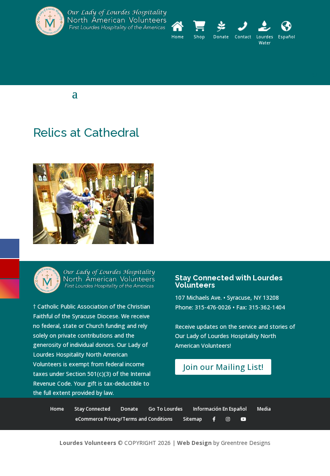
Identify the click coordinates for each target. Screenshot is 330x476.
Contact (243, 37)
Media (264, 408)
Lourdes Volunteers (88, 443)
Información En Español (220, 408)
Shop (199, 37)
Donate (221, 37)
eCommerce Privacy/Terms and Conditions (124, 418)
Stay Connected (92, 408)
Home (177, 37)
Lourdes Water (264, 40)
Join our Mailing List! (223, 366)
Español (286, 37)
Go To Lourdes (165, 408)
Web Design (194, 443)
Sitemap (192, 418)
